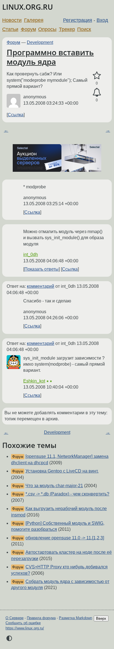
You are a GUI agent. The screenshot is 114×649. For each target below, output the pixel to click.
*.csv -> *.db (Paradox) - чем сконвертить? (67, 494)
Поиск (84, 29)
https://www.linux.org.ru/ (25, 628)
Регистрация (77, 20)
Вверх (101, 618)
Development (40, 42)
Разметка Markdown (75, 618)
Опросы (47, 29)
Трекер (67, 29)
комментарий (40, 286)
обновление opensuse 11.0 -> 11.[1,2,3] (64, 537)
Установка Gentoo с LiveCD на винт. (62, 471)
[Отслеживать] (96, 92)
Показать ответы (41, 269)
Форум (28, 29)
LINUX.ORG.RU (27, 7)
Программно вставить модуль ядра (50, 57)
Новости (12, 20)
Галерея (33, 20)
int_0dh (30, 254)
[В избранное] (96, 76)
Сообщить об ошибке (23, 623)
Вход (102, 20)
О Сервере (15, 618)
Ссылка (16, 114)
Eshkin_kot (34, 381)
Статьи (10, 29)
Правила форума (41, 618)
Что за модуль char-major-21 (54, 485)
